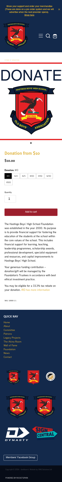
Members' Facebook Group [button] (20, 458)
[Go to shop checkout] (55, 35)
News (7, 353)
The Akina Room (12, 341)
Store (7, 60)
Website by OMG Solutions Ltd (41, 469)
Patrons (8, 333)
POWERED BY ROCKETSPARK (16, 478)
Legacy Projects (12, 337)
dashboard (25, 469)
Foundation (9, 349)
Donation (15, 60)
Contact (8, 357)
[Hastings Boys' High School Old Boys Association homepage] (20, 35)
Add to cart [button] (31, 212)
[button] (48, 35)
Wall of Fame (10, 345)
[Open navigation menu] (40, 35)
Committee (9, 330)
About (7, 326)
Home (7, 322)
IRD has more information (35, 290)
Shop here (29, 15)
